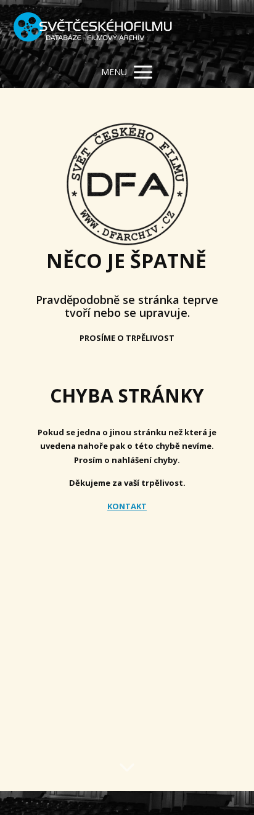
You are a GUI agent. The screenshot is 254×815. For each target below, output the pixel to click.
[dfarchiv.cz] (93, 28)
